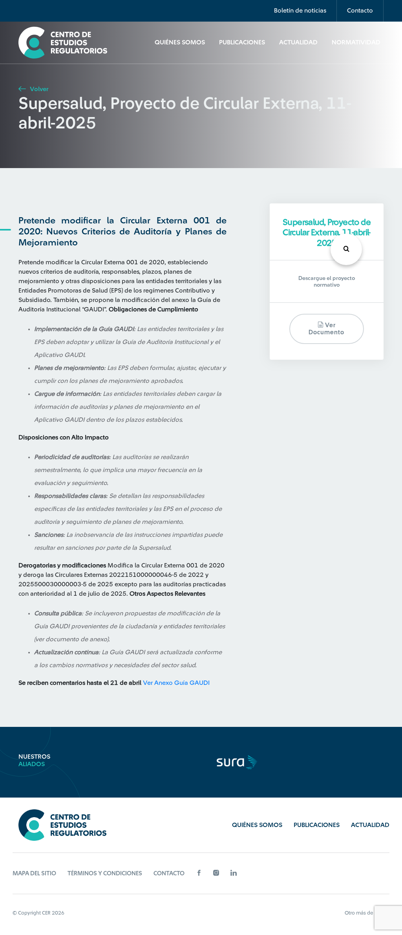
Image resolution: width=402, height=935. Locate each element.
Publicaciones (242, 42)
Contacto (360, 10)
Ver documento (326, 328)
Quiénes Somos (180, 42)
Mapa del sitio (34, 873)
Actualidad (298, 42)
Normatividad (356, 42)
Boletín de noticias (300, 10)
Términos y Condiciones (105, 873)
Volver (38, 89)
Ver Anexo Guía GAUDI (176, 683)
